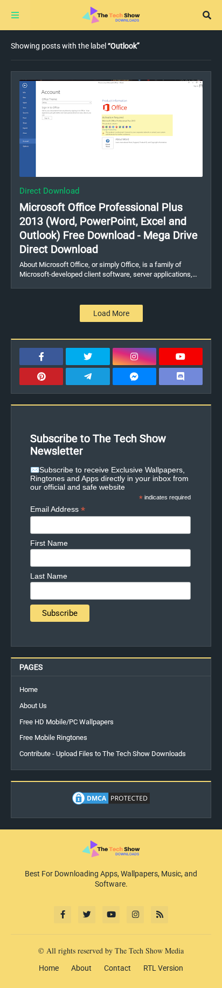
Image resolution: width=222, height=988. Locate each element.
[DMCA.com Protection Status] (111, 803)
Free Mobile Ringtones (53, 737)
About (81, 968)
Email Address (57, 509)
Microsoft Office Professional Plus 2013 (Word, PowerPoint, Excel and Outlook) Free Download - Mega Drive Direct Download (108, 228)
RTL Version (163, 968)
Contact (117, 968)
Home (28, 689)
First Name (49, 543)
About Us (33, 706)
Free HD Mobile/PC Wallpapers (66, 722)
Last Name (48, 576)
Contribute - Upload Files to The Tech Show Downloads (102, 754)
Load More (111, 313)
